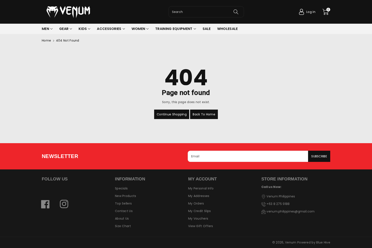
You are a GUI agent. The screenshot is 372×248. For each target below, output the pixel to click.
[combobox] (206, 11)
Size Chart (123, 226)
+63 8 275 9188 (278, 204)
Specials (121, 188)
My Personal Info (201, 188)
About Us (122, 218)
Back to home (204, 114)
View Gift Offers (200, 226)
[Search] (235, 11)
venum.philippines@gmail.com (291, 211)
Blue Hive (323, 242)
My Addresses (198, 196)
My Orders (196, 203)
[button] (325, 12)
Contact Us (124, 211)
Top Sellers (123, 203)
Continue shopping (172, 114)
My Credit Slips (199, 211)
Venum (290, 242)
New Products (125, 196)
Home (46, 40)
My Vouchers (198, 218)
